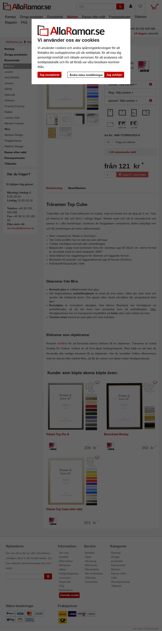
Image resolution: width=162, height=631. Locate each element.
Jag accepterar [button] (49, 74)
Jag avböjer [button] (114, 74)
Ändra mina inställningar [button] (86, 75)
